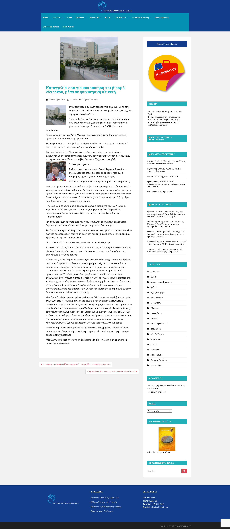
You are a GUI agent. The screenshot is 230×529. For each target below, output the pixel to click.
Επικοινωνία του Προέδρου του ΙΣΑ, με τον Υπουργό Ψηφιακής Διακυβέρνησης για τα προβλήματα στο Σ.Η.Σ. (166, 234)
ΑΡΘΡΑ (69, 18)
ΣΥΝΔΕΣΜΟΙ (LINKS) (140, 18)
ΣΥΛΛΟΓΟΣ (94, 18)
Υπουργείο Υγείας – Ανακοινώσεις (160, 138)
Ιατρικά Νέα (156, 329)
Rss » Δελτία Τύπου (161, 204)
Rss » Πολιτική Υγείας (163, 154)
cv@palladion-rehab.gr (157, 125)
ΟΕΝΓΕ (154, 344)
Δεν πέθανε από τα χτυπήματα (160, 191)
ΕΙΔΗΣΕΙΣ (56, 18)
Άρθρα (153, 287)
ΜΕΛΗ (107, 18)
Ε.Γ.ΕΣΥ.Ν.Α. (156, 303)
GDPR (153, 277)
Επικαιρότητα (156, 313)
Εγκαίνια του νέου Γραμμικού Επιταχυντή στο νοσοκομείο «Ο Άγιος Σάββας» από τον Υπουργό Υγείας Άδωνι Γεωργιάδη (166, 214)
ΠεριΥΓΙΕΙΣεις (156, 355)
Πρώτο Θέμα (156, 365)
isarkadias (73, 99)
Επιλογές (93, 99)
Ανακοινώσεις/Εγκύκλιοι (161, 282)
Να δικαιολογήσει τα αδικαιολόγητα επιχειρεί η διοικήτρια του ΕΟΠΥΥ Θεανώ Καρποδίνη (167, 242)
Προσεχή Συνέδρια (159, 360)
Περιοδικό (155, 349)
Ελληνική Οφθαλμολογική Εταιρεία (106, 506)
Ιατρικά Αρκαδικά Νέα (160, 323)
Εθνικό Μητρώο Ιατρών (167, 44)
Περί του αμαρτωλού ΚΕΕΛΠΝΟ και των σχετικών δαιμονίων (164, 169)
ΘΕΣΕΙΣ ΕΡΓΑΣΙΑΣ (162, 18)
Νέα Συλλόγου (157, 334)
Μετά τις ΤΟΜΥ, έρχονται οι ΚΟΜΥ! (162, 176)
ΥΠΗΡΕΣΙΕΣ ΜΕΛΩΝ (51, 27)
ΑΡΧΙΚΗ (46, 18)
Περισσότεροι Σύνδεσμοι (102, 511)
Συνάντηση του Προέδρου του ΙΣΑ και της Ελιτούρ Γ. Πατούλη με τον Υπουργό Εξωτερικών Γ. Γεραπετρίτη (165, 224)
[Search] (184, 471)
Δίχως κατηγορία (158, 292)
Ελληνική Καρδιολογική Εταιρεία (105, 497)
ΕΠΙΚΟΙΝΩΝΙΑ (68, 27)
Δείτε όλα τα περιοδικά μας (159, 452)
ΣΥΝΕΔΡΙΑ (80, 18)
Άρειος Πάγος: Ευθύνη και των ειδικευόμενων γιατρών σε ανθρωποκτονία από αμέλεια (166, 184)
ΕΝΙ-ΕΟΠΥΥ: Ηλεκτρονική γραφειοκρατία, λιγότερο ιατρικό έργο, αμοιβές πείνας (165, 250)
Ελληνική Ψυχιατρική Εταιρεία (104, 502)
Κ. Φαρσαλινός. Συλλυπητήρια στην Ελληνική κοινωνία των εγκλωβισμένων (166, 162)
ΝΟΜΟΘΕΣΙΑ (121, 18)
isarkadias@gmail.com (156, 392)
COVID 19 (155, 271)
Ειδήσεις (85, 99)
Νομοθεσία (155, 339)
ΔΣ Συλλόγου (157, 297)
